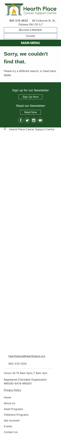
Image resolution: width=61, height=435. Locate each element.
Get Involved (11, 420)
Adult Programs (13, 409)
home (7, 74)
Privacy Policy (12, 390)
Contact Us (11, 432)
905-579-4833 (18, 20)
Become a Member (30, 29)
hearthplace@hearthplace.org (26, 356)
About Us (9, 403)
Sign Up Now (30, 96)
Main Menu (30, 43)
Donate (30, 36)
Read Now (28, 112)
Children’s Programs (16, 414)
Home (7, 397)
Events (8, 426)
